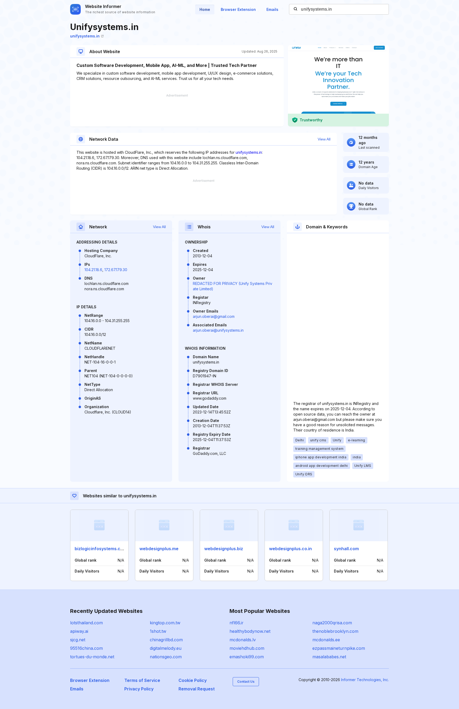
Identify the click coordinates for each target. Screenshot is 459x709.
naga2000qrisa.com (332, 622)
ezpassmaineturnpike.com (338, 648)
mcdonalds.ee (326, 639)
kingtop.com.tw (165, 622)
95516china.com (86, 648)
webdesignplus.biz (223, 548)
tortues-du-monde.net (92, 656)
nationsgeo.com (166, 656)
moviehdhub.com (247, 648)
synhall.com (346, 548)
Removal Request (196, 688)
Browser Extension (238, 9)
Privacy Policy (139, 688)
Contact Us (245, 682)
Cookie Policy (192, 680)
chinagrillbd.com (166, 639)
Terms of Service (142, 680)
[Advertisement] (176, 110)
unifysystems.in (85, 36)
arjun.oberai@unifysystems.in (218, 330)
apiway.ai (79, 631)
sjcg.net (77, 639)
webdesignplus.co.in (290, 548)
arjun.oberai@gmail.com (214, 316)
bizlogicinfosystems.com (101, 548)
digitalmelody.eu (165, 648)
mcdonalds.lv (243, 639)
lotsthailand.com (86, 622)
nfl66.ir (237, 622)
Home (204, 9)
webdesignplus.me (158, 548)
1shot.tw (158, 631)
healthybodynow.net (250, 631)
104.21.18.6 (93, 269)
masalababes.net (329, 656)
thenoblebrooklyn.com (335, 631)
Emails (272, 9)
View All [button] (324, 139)
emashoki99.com (247, 656)
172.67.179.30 (115, 269)
